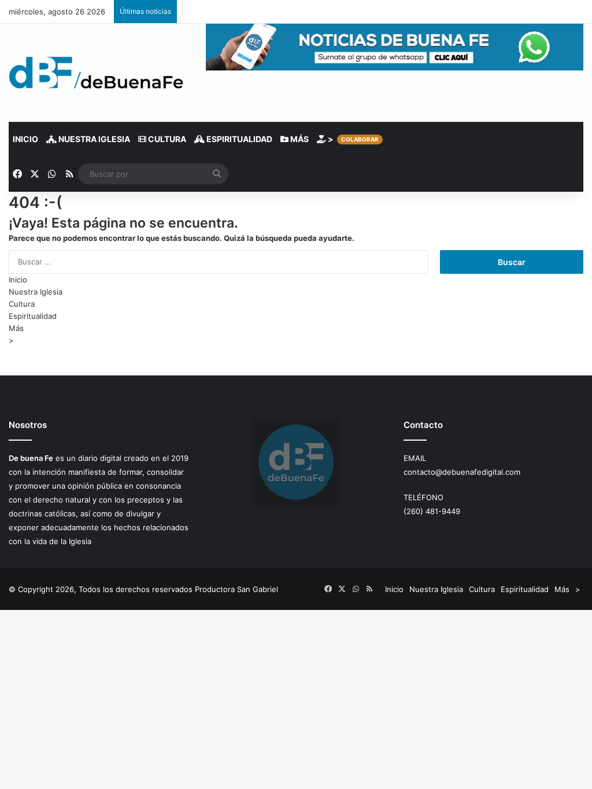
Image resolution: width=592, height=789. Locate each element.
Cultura (166, 139)
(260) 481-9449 (432, 511)
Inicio (25, 139)
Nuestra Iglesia (93, 139)
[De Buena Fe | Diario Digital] (96, 73)
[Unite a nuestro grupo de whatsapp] (394, 67)
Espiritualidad (238, 139)
